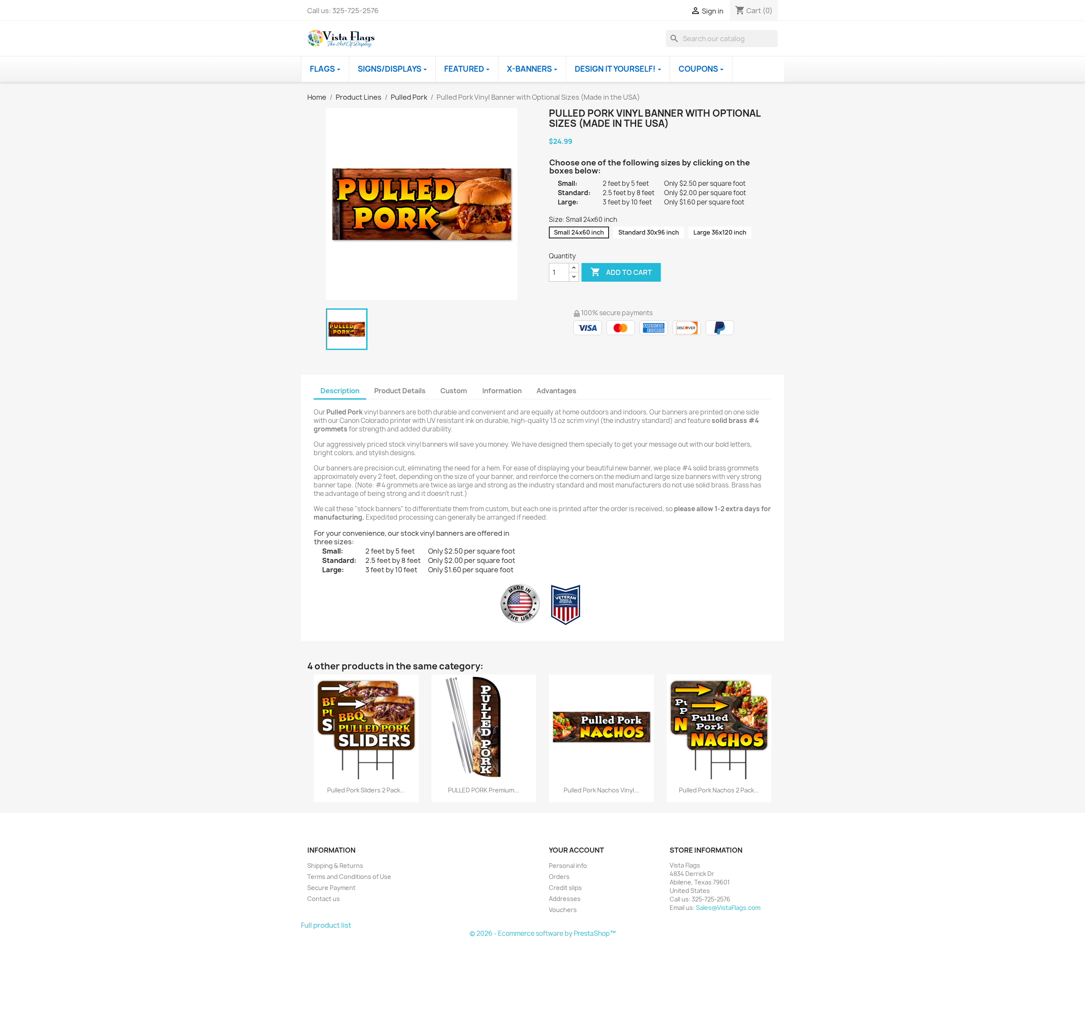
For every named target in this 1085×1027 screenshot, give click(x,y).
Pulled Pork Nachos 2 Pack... (719, 790)
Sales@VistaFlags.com (728, 908)
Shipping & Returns (335, 866)
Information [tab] (502, 390)
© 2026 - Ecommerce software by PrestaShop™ (543, 933)
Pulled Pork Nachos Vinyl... (601, 790)
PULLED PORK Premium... (483, 790)
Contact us (323, 899)
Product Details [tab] (400, 390)
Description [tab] (339, 390)
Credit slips (565, 888)
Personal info (568, 866)
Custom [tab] (453, 390)
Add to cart (621, 272)
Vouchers (563, 910)
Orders (559, 877)
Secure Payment (331, 888)
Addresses (565, 899)
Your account (576, 850)
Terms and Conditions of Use (349, 877)
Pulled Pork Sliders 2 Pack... (366, 790)
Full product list (326, 925)
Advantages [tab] (556, 390)
